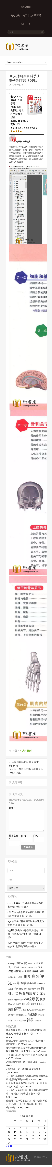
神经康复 (31, 999)
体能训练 (22, 963)
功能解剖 (23, 967)
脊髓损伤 (34, 1004)
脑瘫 (10, 1009)
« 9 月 (9, 1146)
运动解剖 (22, 1020)
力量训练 (15, 967)
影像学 (22, 983)
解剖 (18, 1009)
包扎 (35, 967)
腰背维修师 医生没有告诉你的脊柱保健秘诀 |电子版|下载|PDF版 (26, 1049)
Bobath (10, 963)
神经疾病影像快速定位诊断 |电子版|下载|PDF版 (26, 923)
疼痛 (22, 1000)
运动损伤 (30, 1014)
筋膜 (42, 999)
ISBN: (14, 127)
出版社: (14, 110)
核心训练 (27, 989)
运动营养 (14, 1020)
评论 (12, 808)
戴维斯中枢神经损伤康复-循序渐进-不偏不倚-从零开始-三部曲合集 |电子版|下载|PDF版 (26, 1104)
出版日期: (16, 120)
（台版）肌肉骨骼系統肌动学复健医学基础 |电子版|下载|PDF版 (27, 1077)
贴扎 (29, 1009)
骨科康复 (38, 1020)
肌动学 (18, 1004)
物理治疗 (35, 988)
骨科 (30, 1020)
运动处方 (41, 1010)
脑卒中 (41, 1004)
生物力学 (17, 1000)
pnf (14, 963)
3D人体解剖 (25, 750)
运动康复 (20, 1014)
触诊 (24, 1010)
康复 (27, 976)
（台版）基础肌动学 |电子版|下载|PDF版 (26, 1054)
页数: (13, 124)
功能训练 (30, 967)
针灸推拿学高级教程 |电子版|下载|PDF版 (26, 904)
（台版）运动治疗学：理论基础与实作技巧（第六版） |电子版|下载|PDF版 (27, 1091)
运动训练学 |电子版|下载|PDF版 (22, 1062)
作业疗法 (31, 963)
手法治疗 (18, 989)
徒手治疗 (31, 983)
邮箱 (24, 835)
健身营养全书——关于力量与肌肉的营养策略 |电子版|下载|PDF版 (26, 1031)
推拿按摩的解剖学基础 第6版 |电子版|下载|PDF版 (26, 913)
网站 (35, 835)
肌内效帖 (11, 1004)
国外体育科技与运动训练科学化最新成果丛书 (26, 972)
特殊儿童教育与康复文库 (26, 991)
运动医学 (34, 1010)
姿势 (21, 977)
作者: (13, 107)
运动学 (11, 1014)
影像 (14, 983)
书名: (13, 96)
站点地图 (26, 7)
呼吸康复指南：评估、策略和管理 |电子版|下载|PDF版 (25, 934)
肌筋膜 (26, 1004)
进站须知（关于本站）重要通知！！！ (26, 19)
